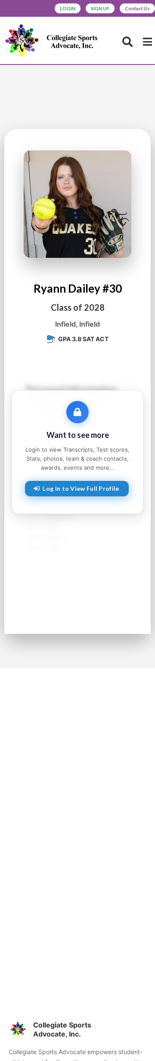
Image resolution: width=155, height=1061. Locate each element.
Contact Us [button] (137, 8)
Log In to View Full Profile (81, 488)
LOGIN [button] (67, 8)
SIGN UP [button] (100, 8)
